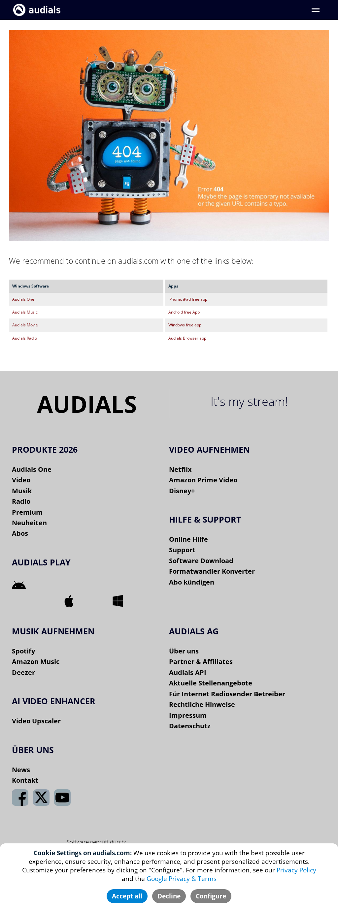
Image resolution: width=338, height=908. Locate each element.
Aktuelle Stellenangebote (210, 683)
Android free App (184, 312)
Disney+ (182, 490)
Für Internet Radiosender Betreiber (227, 693)
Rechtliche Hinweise (202, 704)
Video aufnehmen (209, 449)
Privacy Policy (296, 870)
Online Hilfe (188, 539)
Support (182, 549)
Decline (169, 896)
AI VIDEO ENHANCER (53, 701)
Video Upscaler (36, 720)
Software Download (201, 560)
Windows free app (184, 325)
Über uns (184, 651)
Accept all (127, 896)
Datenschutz (190, 725)
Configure (211, 896)
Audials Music (25, 312)
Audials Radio (24, 338)
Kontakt (25, 780)
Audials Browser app (187, 338)
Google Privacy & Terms (182, 878)
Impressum (188, 715)
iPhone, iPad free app (187, 299)
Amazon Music (35, 661)
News (21, 769)
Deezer (23, 672)
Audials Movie (25, 325)
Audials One (23, 299)
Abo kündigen (191, 582)
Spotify (23, 651)
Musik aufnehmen (53, 631)
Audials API (187, 672)
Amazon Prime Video (203, 479)
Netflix (180, 469)
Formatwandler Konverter (212, 571)
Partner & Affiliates (201, 661)
